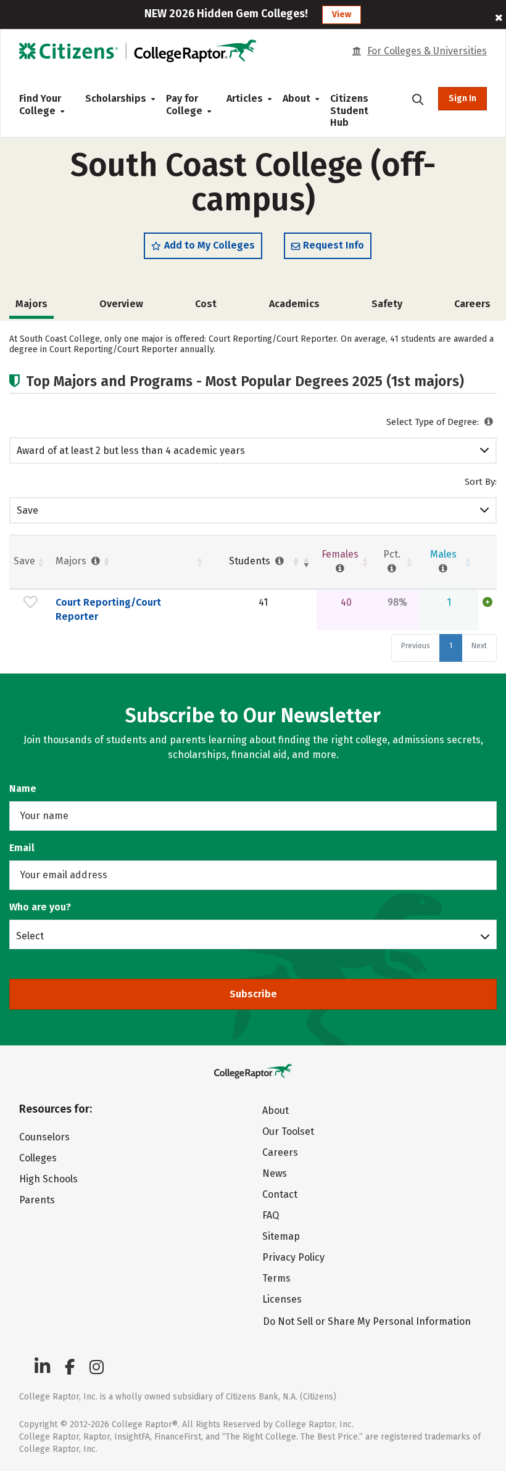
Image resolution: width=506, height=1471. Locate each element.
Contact (279, 1194)
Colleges (38, 1158)
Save (27, 510)
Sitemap (281, 1236)
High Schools (48, 1179)
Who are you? (40, 907)
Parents (37, 1200)
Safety (386, 304)
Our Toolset (288, 1131)
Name (22, 788)
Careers (472, 304)
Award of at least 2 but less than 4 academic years (131, 450)
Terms (276, 1278)
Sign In (462, 98)
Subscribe (253, 994)
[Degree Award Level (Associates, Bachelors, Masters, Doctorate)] (489, 421)
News (274, 1173)
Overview (121, 304)
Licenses (282, 1299)
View (341, 14)
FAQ (270, 1215)
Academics (294, 304)
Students (251, 561)
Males (443, 554)
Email (22, 848)
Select (30, 935)
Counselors (44, 1137)
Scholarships (115, 98)
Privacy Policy (293, 1257)
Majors (72, 561)
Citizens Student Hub (349, 110)
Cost (206, 304)
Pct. (391, 554)
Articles (244, 98)
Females (340, 554)
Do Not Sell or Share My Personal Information (367, 1321)
